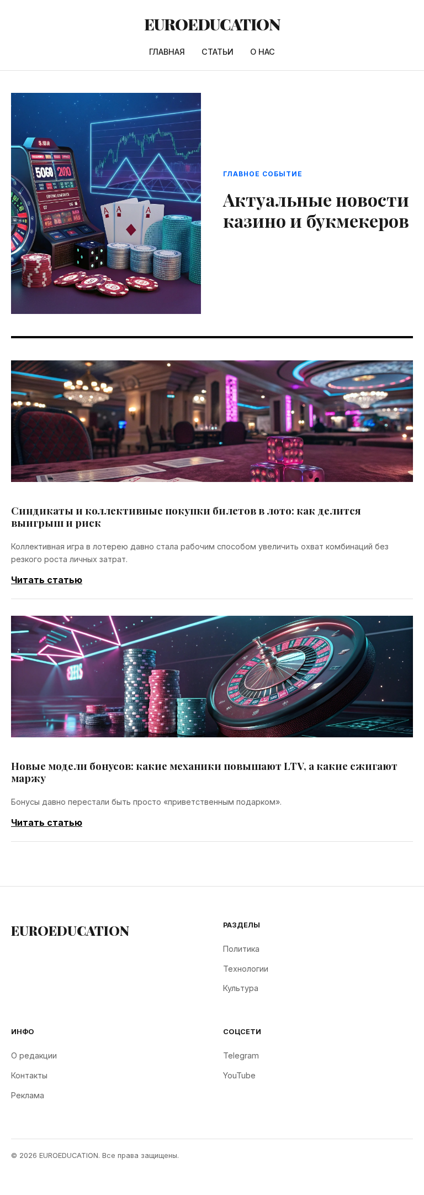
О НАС (262, 51)
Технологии (245, 968)
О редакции (34, 1055)
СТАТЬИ (218, 51)
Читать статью (46, 579)
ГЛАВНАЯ (167, 51)
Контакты (29, 1075)
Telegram (241, 1055)
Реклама (27, 1095)
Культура (240, 988)
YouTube (239, 1075)
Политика (241, 948)
